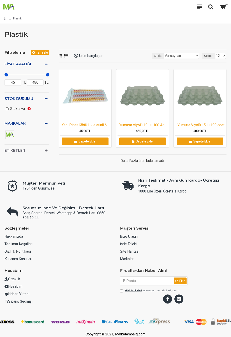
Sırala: (158, 55)
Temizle (42, 52)
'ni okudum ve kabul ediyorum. (152, 290)
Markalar (15, 123)
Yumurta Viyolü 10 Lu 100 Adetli (143, 125)
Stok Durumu (19, 99)
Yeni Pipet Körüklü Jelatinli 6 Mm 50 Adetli (86, 125)
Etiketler (15, 150)
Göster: (208, 55)
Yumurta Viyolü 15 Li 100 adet (201, 125)
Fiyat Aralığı (18, 64)
